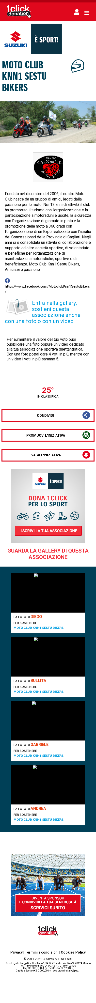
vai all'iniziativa (46, 455)
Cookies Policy (73, 952)
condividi (45, 415)
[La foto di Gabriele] (48, 721)
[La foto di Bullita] (48, 657)
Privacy (16, 952)
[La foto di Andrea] (48, 784)
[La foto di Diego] (48, 593)
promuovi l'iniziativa (45, 435)
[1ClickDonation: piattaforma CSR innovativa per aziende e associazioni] (19, 18)
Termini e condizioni (42, 952)
